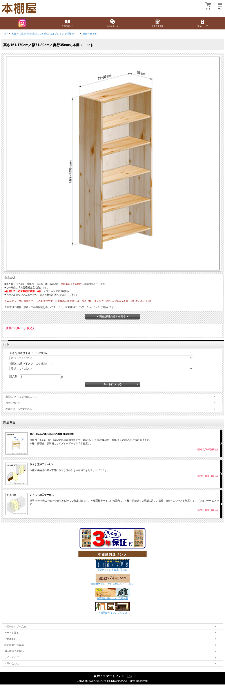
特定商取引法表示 (14, 645)
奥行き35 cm (89, 33)
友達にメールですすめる (18, 409)
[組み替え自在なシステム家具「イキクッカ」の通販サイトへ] (112, 592)
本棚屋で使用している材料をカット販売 (112, 584)
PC (129, 676)
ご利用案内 (10, 638)
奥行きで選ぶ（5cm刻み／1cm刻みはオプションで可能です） (45, 33)
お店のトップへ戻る (15, 626)
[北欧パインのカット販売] (113, 577)
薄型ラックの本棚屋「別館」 (112, 569)
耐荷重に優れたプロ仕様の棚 (112, 598)
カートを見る (11, 632)
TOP (4, 33)
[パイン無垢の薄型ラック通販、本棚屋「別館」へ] (112, 563)
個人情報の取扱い (14, 651)
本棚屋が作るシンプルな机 (112, 612)
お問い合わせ (12, 402)
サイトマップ (11, 657)
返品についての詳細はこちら (21, 396)
